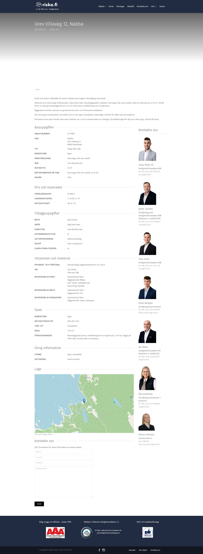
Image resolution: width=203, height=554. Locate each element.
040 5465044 (155, 222)
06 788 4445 (144, 310)
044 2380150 (144, 441)
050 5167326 (155, 171)
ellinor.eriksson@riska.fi (149, 444)
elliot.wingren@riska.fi (148, 313)
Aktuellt (130, 6)
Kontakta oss (142, 6)
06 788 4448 (144, 357)
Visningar (120, 6)
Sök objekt (143, 550)
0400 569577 (155, 357)
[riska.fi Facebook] (99, 550)
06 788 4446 (144, 171)
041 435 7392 (155, 266)
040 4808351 (155, 404)
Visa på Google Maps (43, 434)
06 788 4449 (144, 404)
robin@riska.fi (145, 225)
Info (153, 6)
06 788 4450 (144, 266)
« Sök (37, 89)
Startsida (132, 550)
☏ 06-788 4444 (42, 9)
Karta (111, 6)
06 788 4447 (144, 222)
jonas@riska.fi (145, 174)
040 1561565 (155, 310)
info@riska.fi (54, 9)
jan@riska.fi (144, 360)
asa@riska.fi (144, 407)
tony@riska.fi (144, 269)
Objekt (101, 6)
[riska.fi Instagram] (103, 550)
